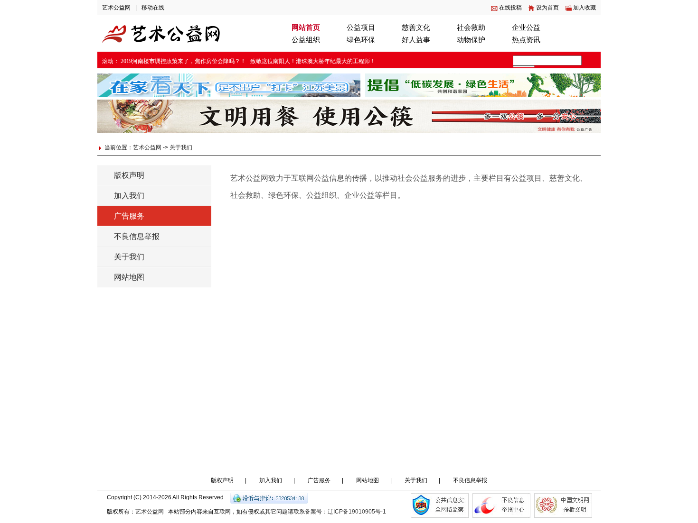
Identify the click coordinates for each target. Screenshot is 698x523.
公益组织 (306, 40)
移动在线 (152, 7)
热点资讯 (526, 40)
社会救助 (471, 27)
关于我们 (181, 147)
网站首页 (306, 27)
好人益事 (416, 40)
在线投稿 (510, 7)
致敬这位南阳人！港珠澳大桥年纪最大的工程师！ (313, 61)
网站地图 (129, 277)
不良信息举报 (137, 236)
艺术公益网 (116, 7)
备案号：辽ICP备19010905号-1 (345, 511)
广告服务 (129, 216)
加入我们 (129, 196)
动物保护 (471, 40)
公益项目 (361, 27)
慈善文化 (416, 27)
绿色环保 (361, 40)
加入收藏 (584, 7)
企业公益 (526, 27)
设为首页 (547, 7)
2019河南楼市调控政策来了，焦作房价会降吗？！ (183, 61)
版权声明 (129, 175)
